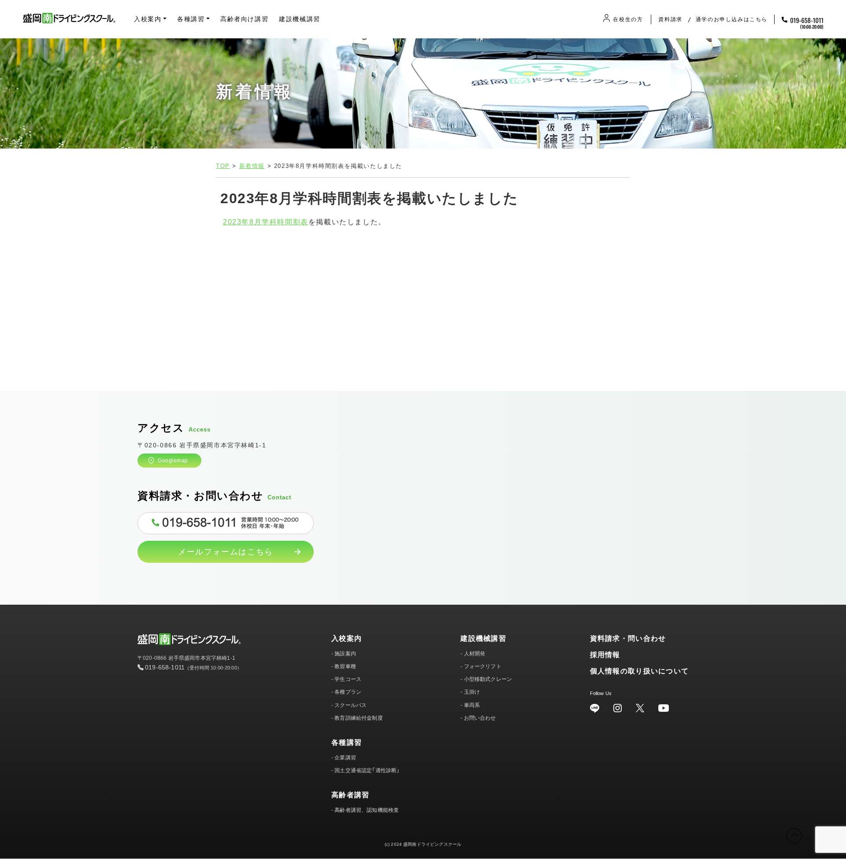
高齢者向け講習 (244, 18)
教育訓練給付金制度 (358, 718)
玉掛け (472, 692)
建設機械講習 (299, 18)
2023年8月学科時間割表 (265, 222)
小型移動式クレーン (488, 679)
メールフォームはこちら (225, 551)
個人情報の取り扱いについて (639, 671)
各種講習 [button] (190, 18)
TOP (223, 166)
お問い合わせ (480, 718)
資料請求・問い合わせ (628, 638)
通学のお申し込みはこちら (732, 19)
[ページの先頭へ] (794, 836)
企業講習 (345, 758)
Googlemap (173, 460)
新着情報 (252, 166)
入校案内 (346, 638)
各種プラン (347, 692)
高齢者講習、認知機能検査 (366, 810)
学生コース (347, 679)
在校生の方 (628, 19)
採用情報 (605, 654)
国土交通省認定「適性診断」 (367, 770)
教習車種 (345, 666)
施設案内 (345, 654)
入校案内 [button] (147, 18)
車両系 (472, 705)
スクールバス (350, 705)
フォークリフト (482, 666)
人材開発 (475, 654)
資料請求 (670, 19)
